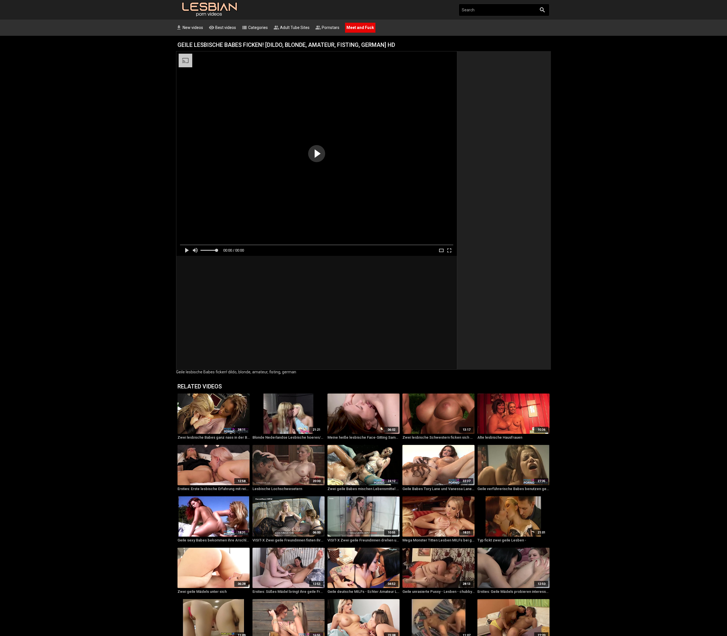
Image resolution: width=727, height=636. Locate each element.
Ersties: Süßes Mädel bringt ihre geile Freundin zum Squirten (288, 591)
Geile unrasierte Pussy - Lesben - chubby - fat (438, 591)
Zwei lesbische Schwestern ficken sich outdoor (438, 437)
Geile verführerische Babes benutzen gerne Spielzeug (513, 489)
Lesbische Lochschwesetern (277, 489)
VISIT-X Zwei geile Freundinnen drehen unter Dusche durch (363, 540)
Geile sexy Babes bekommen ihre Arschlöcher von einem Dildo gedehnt (213, 540)
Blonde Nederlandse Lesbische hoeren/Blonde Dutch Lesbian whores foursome (288, 437)
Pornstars (327, 27)
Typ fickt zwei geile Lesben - (501, 540)
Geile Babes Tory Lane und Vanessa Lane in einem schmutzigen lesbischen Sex (438, 489)
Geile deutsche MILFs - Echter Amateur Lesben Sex (363, 591)
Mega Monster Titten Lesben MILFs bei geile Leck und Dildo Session (438, 540)
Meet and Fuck (360, 27)
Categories (255, 27)
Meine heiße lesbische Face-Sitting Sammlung (363, 437)
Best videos (222, 27)
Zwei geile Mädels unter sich (202, 591)
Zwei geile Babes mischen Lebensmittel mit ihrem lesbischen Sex (363, 489)
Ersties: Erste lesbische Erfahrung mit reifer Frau (213, 489)
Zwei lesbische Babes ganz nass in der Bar (213, 437)
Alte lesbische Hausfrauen (499, 437)
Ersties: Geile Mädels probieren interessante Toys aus (513, 591)
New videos (189, 27)
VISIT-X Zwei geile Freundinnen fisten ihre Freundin (288, 540)
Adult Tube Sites (291, 27)
